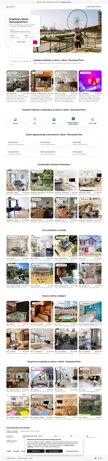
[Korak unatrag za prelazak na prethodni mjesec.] (11, 41)
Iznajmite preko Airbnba (93, 7)
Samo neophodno (54, 451)
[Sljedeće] (57, 67)
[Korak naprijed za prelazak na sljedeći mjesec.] (30, 41)
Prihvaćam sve (36, 451)
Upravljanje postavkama (72, 451)
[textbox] (16, 37)
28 (24, 61)
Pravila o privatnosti (23, 458)
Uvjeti (30, 458)
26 (18, 61)
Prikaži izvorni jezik (66, 2)
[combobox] (23, 32)
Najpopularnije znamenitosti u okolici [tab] (30, 431)
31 (11, 64)
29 (27, 61)
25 (14, 61)
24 (11, 61)
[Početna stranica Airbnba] (10, 6)
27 (21, 61)
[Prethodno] (51, 67)
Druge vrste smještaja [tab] (12, 431)
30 (30, 61)
